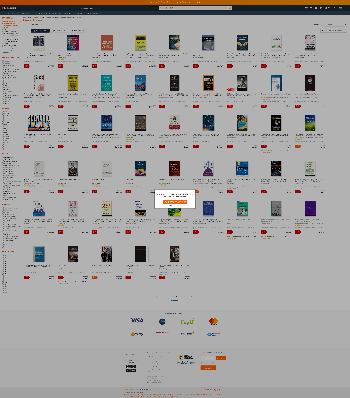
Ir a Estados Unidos (175, 201)
